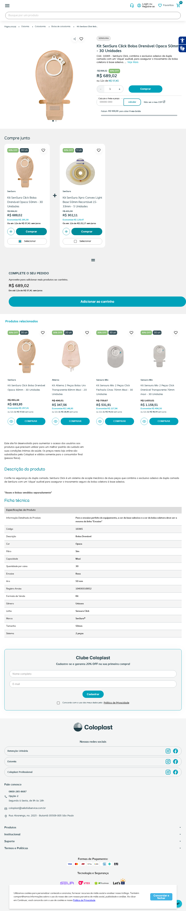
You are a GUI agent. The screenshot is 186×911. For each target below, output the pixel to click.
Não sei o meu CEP (153, 102)
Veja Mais (132, 62)
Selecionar (30, 241)
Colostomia (40, 26)
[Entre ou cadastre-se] (146, 5)
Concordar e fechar (161, 897)
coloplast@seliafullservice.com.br (27, 808)
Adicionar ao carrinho (97, 301)
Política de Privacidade (84, 900)
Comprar (145, 88)
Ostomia (25, 26)
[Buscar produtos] (174, 15)
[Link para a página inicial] (10, 26)
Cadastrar (93, 694)
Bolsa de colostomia (60, 26)
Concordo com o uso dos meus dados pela (82, 703)
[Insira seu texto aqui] (168, 751)
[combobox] (93, 15)
